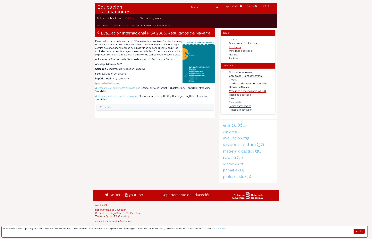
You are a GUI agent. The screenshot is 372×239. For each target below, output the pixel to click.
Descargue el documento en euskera (117, 96)
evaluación (236, 138)
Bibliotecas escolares (240, 72)
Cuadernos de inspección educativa (248, 83)
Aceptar (359, 231)
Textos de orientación (240, 109)
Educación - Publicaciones (113, 9)
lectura (253, 144)
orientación (233, 164)
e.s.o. (235, 124)
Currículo (233, 39)
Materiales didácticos (240, 50)
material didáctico (242, 151)
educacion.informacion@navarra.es (114, 221)
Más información (219, 229)
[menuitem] (109, 18)
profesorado (237, 176)
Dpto (99, 25)
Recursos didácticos (240, 94)
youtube (135, 195)
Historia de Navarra (239, 87)
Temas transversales (240, 106)
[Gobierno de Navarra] (248, 195)
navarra (233, 157)
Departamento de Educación (186, 195)
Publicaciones (111, 25)
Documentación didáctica (243, 43)
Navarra (233, 54)
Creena (233, 79)
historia (231, 145)
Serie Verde (235, 102)
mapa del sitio (232, 6)
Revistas (233, 58)
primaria (233, 170)
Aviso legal (101, 205)
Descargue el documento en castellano (118, 88)
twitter (114, 195)
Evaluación (235, 47)
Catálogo (124, 25)
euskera (231, 132)
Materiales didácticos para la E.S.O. (247, 91)
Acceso (250, 6)
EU (269, 6)
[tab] (248, 33)
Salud (232, 98)
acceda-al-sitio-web (109, 83)
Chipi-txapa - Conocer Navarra (245, 76)
